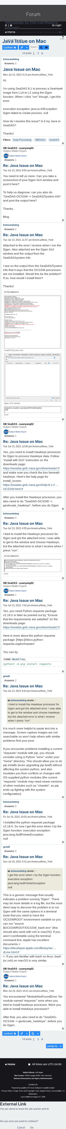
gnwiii (6, 676)
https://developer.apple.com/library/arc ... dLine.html (29, 950)
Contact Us (33, 1085)
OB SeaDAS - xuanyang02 (18, 148)
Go (31, 1127)
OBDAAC (40, 140)
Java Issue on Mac (24, 41)
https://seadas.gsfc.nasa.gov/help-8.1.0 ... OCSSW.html (30, 487)
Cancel (21, 1127)
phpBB (23, 1088)
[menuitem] (29, 1064)
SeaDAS (54, 140)
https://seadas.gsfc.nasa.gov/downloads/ (30, 468)
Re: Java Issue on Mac (23, 165)
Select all (19, 659)
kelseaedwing (11, 59)
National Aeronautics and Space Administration (33, 1078)
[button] (38, 53)
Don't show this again (15, 39)
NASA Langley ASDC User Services (38, 1075)
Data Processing (22, 140)
